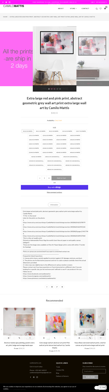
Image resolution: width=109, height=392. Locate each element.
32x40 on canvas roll (36, 161)
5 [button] (60, 89)
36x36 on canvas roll (54, 165)
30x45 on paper (61, 148)
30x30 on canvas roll (54, 161)
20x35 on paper (34, 144)
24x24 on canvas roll (70, 156)
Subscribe (90, 377)
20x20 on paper (48, 139)
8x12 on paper (53, 131)
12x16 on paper (48, 135)
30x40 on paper (48, 148)
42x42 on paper (36, 156)
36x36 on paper (48, 152)
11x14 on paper (67, 131)
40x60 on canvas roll (54, 169)
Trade (58, 367)
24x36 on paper (75, 144)
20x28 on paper (75, 139)
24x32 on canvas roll (52, 156)
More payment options (54, 192)
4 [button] (57, 89)
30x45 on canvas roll (72, 161)
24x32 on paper (61, 144)
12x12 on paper (34, 135)
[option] (54, 59)
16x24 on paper (34, 139)
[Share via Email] (62, 287)
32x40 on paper (34, 152)
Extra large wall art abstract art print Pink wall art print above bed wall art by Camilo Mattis (54, 345)
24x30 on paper (48, 144)
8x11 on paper (40, 131)
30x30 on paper (34, 148)
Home (5, 17)
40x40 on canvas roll (72, 165)
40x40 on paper (61, 152)
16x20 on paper (75, 135)
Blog (57, 373)
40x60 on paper (75, 152)
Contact (85, 8)
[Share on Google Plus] (57, 287)
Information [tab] (54, 205)
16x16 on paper (61, 135)
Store (72, 8)
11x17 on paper (81, 131)
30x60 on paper (75, 148)
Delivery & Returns (62, 376)
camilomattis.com (35, 363)
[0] (104, 8)
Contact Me (60, 370)
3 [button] (54, 89)
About (61, 8)
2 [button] (51, 89)
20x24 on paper (61, 139)
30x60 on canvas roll (36, 165)
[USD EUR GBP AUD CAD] (93, 2)
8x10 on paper (27, 131)
